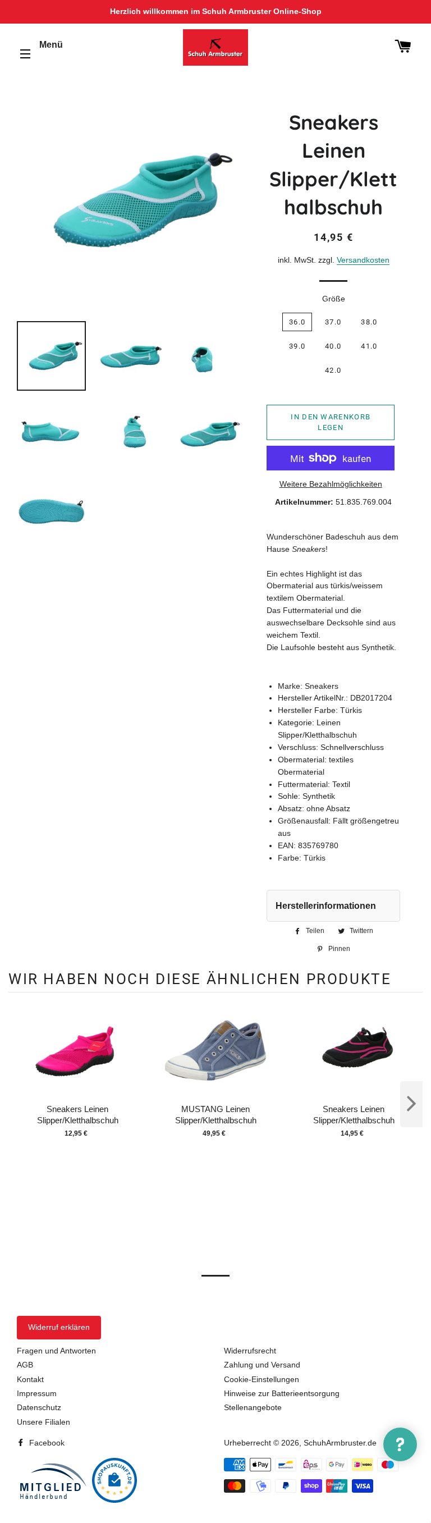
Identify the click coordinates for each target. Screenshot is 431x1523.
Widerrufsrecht (250, 1350)
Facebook (46, 1442)
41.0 (369, 346)
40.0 (333, 346)
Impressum (37, 1393)
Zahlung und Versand (262, 1364)
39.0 (297, 346)
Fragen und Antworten (56, 1350)
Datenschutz (39, 1407)
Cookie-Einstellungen (261, 1379)
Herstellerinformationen (326, 906)
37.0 (333, 322)
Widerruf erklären (59, 1327)
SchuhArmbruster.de (340, 1442)
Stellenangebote (253, 1407)
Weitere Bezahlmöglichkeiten (330, 483)
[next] (411, 1104)
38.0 (369, 322)
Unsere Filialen (43, 1421)
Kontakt (30, 1379)
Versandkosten (363, 259)
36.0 (297, 322)
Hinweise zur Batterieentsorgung (282, 1393)
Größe (333, 298)
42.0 (333, 370)
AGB (25, 1364)
